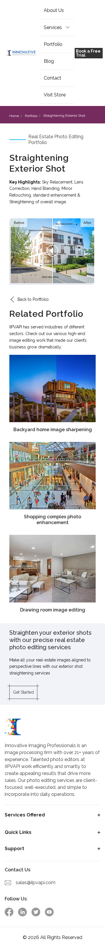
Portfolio (53, 44)
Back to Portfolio (33, 299)
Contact (52, 78)
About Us (54, 10)
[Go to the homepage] (20, 53)
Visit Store (55, 95)
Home (14, 116)
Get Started (23, 692)
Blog (49, 61)
